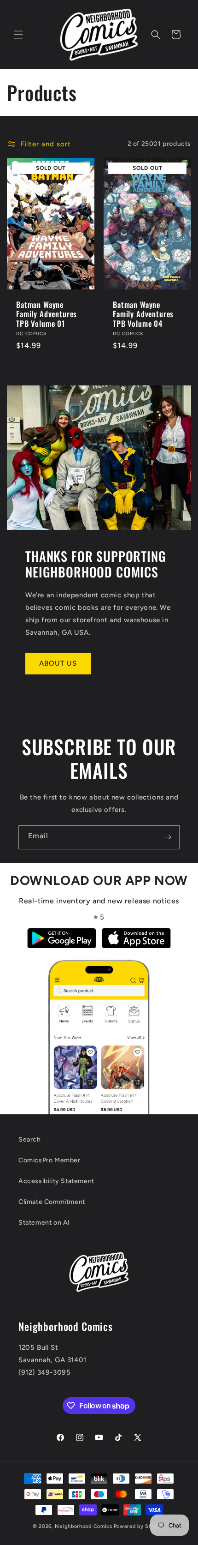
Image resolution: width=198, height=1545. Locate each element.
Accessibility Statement (56, 1181)
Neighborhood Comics (83, 1526)
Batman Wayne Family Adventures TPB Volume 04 (143, 314)
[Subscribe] (167, 837)
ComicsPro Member (49, 1160)
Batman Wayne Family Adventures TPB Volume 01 (46, 314)
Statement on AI (44, 1222)
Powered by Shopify (140, 1526)
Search (29, 1139)
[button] (18, 34)
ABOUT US (58, 663)
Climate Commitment (51, 1202)
